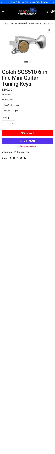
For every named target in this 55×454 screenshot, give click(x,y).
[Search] (47, 12)
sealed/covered (21, 23)
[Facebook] (10, 158)
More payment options (27, 146)
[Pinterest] (17, 158)
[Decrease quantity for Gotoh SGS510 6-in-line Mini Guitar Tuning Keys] (4, 123)
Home (4, 23)
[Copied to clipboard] (24, 158)
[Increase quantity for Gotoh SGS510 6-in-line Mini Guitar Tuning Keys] (12, 123)
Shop (11, 23)
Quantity (5, 118)
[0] (51, 12)
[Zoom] (49, 30)
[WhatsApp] (21, 158)
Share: (4, 158)
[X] (14, 158)
